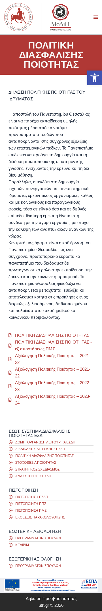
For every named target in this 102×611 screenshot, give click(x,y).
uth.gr (44, 605)
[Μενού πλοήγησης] (96, 17)
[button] (94, 78)
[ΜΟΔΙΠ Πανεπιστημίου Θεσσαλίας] (60, 17)
